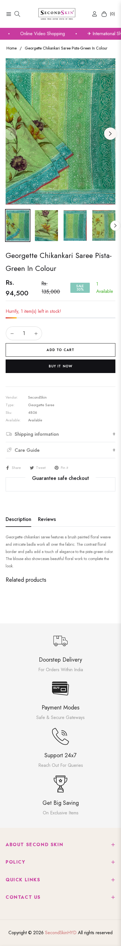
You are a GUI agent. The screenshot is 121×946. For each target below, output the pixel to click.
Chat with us (108, 933)
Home (11, 48)
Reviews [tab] (47, 519)
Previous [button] (11, 133)
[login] (92, 14)
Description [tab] (18, 519)
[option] (60, 131)
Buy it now (61, 366)
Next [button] (110, 133)
